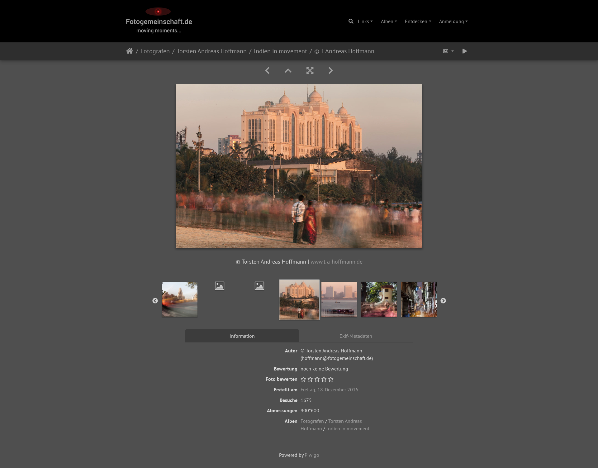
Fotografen (155, 51)
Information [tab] (242, 336)
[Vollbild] (310, 70)
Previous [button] (155, 301)
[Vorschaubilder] (288, 70)
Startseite (129, 51)
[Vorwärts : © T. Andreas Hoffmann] (331, 70)
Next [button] (443, 301)
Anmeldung (451, 21)
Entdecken (416, 21)
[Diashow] (465, 51)
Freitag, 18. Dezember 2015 (329, 389)
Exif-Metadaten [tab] (355, 336)
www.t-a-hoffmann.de (337, 261)
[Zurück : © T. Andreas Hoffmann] (267, 70)
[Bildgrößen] (448, 51)
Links (363, 21)
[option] (220, 286)
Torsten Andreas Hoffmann (212, 51)
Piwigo (312, 455)
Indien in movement (280, 51)
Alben (387, 21)
